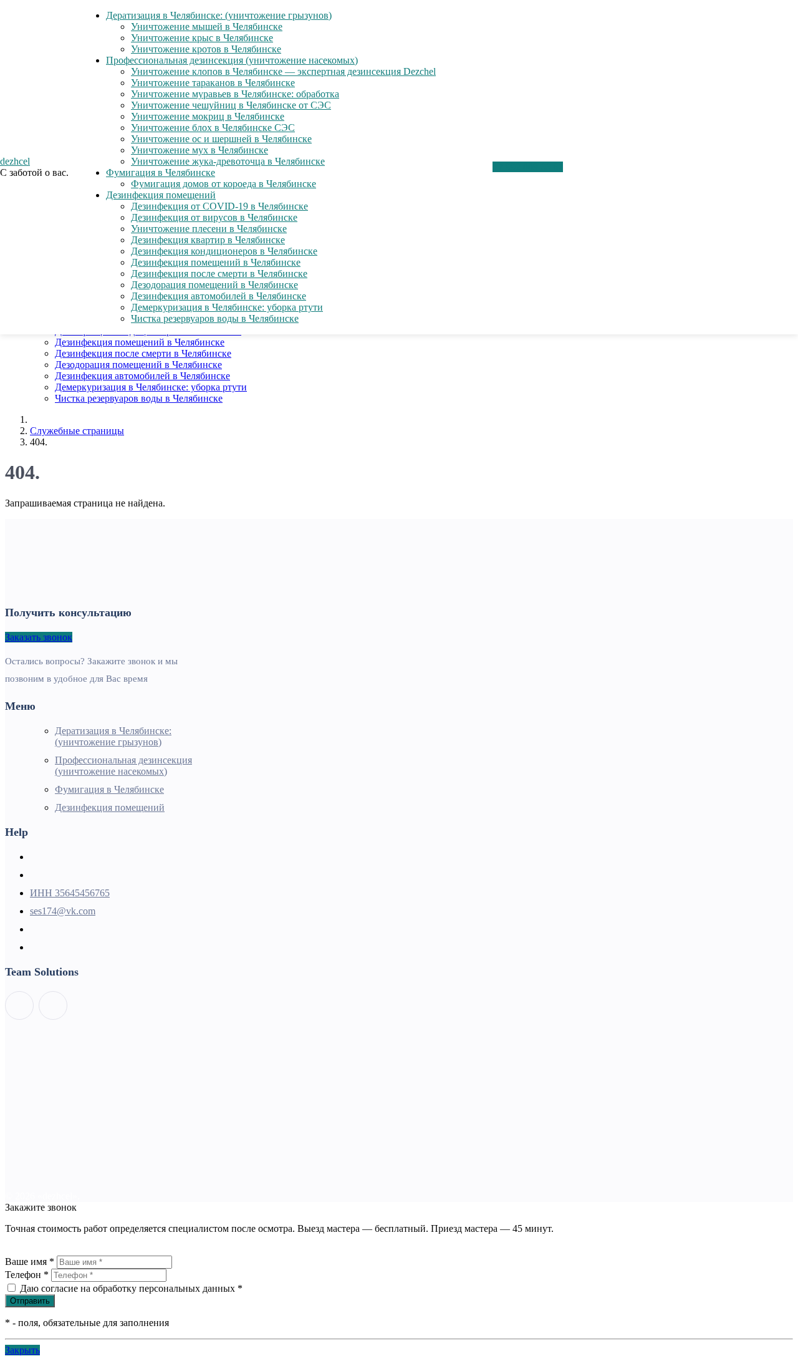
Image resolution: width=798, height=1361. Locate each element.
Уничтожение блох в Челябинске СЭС (213, 127)
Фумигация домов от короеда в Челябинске (223, 183)
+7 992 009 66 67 (528, 167)
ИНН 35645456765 (70, 893)
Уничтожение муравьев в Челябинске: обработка (235, 94)
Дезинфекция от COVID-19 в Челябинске (219, 206)
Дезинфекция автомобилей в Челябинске (142, 376)
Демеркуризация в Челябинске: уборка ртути (151, 387)
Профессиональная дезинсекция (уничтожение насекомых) (232, 60)
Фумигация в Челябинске (160, 172)
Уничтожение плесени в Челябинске (209, 228)
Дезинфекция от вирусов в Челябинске (214, 217)
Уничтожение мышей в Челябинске (206, 26)
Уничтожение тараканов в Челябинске (213, 82)
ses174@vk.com (62, 911)
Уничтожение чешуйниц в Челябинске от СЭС (231, 105)
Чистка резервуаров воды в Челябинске (139, 398)
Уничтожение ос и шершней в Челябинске (221, 138)
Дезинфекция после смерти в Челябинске (143, 353)
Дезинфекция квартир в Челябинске (208, 240)
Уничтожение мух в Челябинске (199, 150)
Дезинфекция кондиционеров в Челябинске (224, 251)
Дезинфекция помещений (161, 195)
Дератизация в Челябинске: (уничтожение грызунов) (219, 15)
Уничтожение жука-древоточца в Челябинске (228, 161)
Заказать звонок (38, 637)
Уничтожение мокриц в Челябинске (207, 116)
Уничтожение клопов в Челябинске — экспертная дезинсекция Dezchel (283, 71)
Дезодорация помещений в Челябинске (138, 364)
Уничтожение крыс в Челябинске (202, 37)
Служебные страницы (77, 430)
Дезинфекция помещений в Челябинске (139, 342)
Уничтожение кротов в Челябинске (206, 49)
